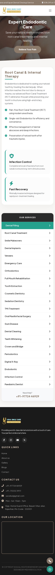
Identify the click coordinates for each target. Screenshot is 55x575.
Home (4, 453)
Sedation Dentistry (14, 301)
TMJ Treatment (12, 308)
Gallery (5, 462)
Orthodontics (12, 270)
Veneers (9, 255)
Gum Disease (11, 324)
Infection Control (14, 376)
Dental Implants (13, 248)
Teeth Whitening (13, 339)
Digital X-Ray (11, 361)
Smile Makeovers (13, 240)
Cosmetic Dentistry (15, 293)
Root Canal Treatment (16, 233)
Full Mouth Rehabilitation (17, 278)
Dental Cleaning (13, 331)
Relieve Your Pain (27, 49)
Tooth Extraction (13, 286)
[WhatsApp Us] (50, 569)
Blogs (4, 467)
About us (6, 458)
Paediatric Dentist (14, 384)
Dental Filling (12, 225)
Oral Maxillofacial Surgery (18, 316)
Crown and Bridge (14, 346)
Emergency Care (13, 263)
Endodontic (11, 369)
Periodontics (11, 354)
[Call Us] (50, 561)
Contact (5, 472)
